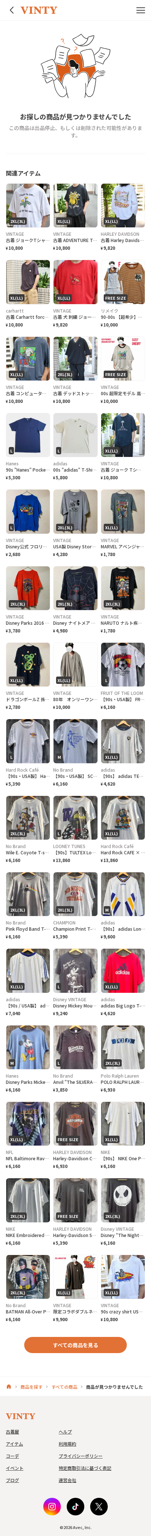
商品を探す (32, 1387)
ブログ (12, 1480)
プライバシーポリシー (81, 1456)
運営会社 (67, 1480)
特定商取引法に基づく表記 (85, 1468)
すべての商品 (64, 1387)
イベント (14, 1468)
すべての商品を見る (75, 1345)
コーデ (12, 1456)
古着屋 (12, 1431)
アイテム (14, 1444)
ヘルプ (65, 1431)
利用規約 (67, 1444)
